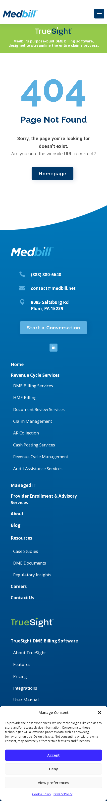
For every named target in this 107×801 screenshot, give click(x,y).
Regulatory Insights (32, 575)
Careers (19, 586)
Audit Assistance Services (37, 468)
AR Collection (26, 433)
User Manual (26, 700)
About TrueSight (29, 652)
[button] (99, 712)
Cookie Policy (41, 794)
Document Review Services (39, 409)
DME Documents (29, 563)
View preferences (53, 782)
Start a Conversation (53, 327)
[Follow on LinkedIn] (53, 348)
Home (17, 364)
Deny (53, 768)
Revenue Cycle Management (40, 456)
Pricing (20, 676)
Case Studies (25, 551)
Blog (15, 525)
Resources (21, 538)
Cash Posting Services (34, 445)
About (17, 514)
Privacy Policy (63, 794)
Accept (53, 755)
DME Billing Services (33, 386)
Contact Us (22, 598)
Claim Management (32, 421)
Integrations (25, 688)
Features (21, 664)
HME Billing (25, 397)
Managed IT (23, 485)
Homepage (52, 173)
